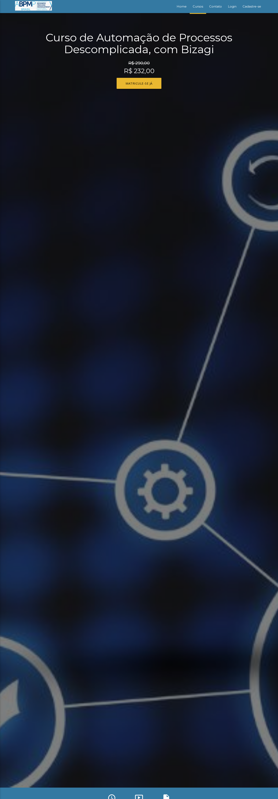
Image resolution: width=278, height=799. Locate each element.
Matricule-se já (139, 83)
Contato (215, 6)
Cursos (198, 6)
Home (182, 6)
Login (232, 6)
